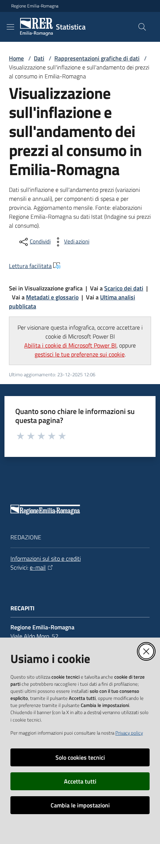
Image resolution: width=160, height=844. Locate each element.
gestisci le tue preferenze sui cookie (80, 354)
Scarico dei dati (123, 288)
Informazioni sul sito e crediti (45, 558)
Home (16, 58)
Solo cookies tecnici (80, 757)
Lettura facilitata (30, 265)
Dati (39, 58)
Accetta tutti (80, 781)
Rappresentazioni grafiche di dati (97, 58)
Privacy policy (129, 732)
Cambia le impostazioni (80, 805)
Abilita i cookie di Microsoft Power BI (70, 345)
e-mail (38, 567)
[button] (142, 27)
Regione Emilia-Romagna (34, 6)
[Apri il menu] (10, 26)
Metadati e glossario (52, 297)
